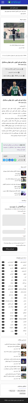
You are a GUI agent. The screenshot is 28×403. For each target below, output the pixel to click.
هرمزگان (20, 330)
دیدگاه (24, 213)
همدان (7, 331)
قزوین (20, 310)
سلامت (20, 298)
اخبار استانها (8, 265)
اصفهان (20, 274)
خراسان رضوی (7, 289)
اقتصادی (7, 274)
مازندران (7, 325)
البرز (20, 277)
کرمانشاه (7, 316)
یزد (21, 333)
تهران (20, 286)
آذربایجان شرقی (20, 262)
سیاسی (20, 301)
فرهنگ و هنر (7, 307)
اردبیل (7, 271)
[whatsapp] (15, 160)
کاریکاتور (20, 313)
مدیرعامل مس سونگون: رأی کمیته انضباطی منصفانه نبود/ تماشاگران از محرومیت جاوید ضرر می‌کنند (14, 147)
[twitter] (4, 160)
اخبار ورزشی (11, 72)
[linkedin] (9, 160)
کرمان (20, 316)
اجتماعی (5, 156)
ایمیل (24, 236)
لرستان (20, 325)
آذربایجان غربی (7, 262)
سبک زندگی (7, 295)
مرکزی (20, 328)
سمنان (7, 298)
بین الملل (20, 283)
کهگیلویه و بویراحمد (20, 319)
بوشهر (7, 280)
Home (25, 55)
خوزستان (7, 292)
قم (7, 310)
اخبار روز (7, 268)
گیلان (7, 322)
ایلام (7, 277)
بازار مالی (21, 280)
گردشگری (8, 319)
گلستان (20, 322)
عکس (20, 304)
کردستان (7, 313)
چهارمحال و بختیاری (20, 289)
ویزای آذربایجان (22, 393)
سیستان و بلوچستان (7, 301)
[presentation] (25, 36)
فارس (20, 307)
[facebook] (12, 160)
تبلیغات (8, 283)
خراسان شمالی (20, 292)
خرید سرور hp (12, 391)
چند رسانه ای (8, 286)
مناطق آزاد (7, 328)
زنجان (20, 295)
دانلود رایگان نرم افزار (21, 391)
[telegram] (7, 160)
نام (25, 229)
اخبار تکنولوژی (20, 268)
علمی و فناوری (7, 304)
